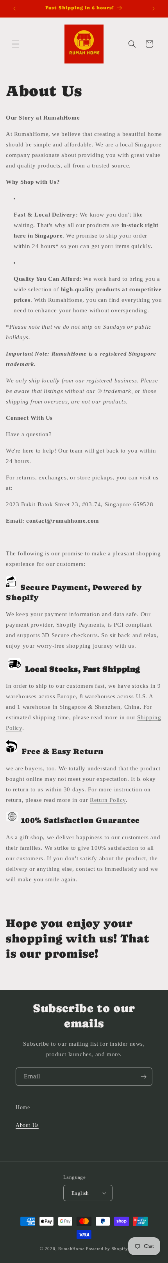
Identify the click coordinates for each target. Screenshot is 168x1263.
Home (23, 1107)
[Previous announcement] (14, 8)
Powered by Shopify (107, 1248)
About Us (27, 1125)
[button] (15, 44)
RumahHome (71, 1248)
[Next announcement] (153, 8)
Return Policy (108, 800)
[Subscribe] (143, 1076)
